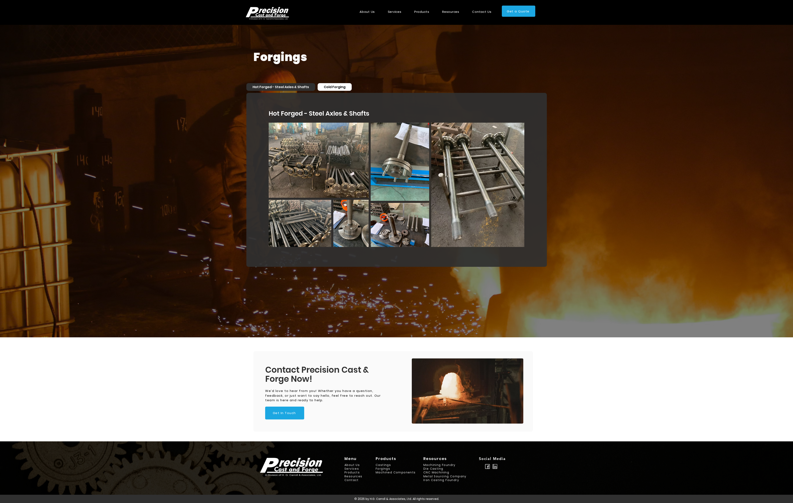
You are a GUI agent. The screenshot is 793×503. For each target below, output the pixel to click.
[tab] (280, 87)
